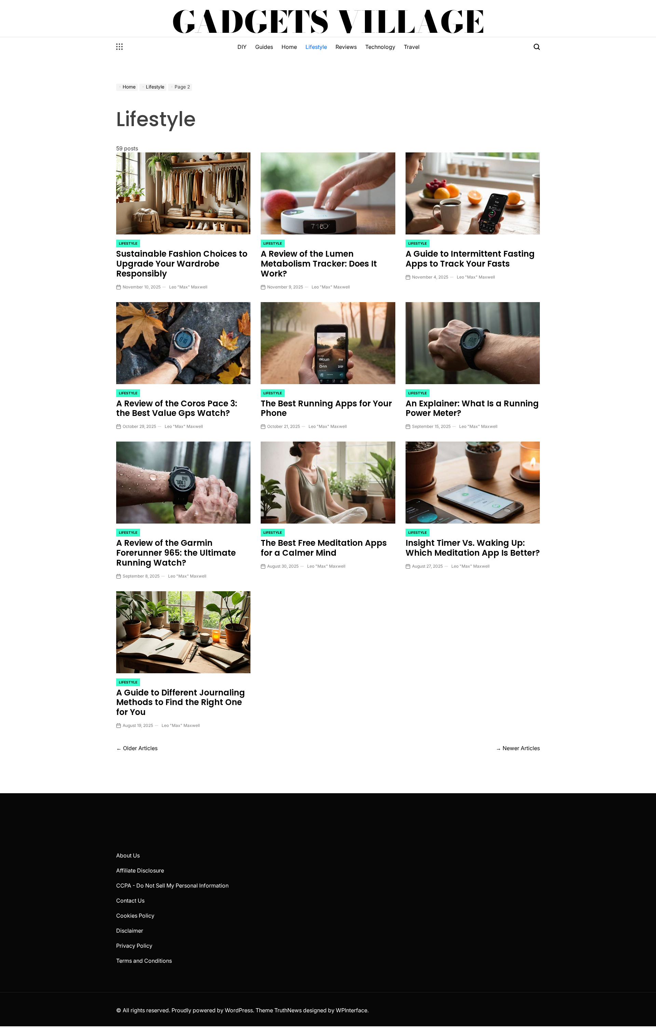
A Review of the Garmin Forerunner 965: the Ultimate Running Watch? (176, 552)
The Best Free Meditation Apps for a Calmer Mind (324, 547)
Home (289, 46)
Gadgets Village (328, 22)
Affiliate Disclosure (140, 870)
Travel (412, 46)
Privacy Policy (134, 945)
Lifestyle (316, 46)
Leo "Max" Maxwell (188, 286)
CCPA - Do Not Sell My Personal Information (172, 885)
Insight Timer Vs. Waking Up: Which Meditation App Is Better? (473, 547)
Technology (380, 46)
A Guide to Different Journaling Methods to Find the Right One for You (180, 702)
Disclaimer (129, 930)
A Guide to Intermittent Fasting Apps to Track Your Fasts (470, 258)
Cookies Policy (135, 915)
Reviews (346, 46)
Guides (264, 46)
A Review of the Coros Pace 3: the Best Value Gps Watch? (176, 408)
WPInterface (351, 1010)
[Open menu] (119, 46)
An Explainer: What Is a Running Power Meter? (472, 408)
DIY (242, 46)
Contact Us (130, 900)
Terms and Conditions (144, 960)
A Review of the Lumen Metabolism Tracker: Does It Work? (319, 263)
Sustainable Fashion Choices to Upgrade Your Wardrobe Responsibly (181, 263)
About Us (128, 855)
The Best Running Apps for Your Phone (326, 408)
